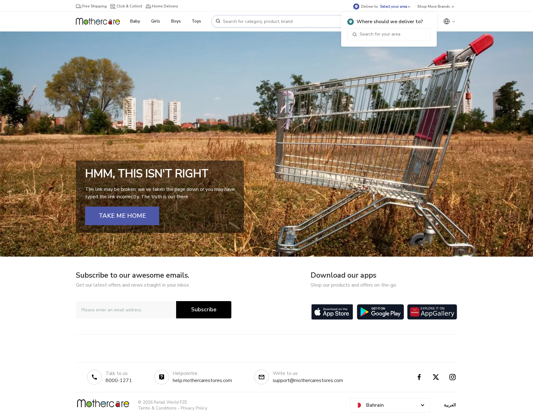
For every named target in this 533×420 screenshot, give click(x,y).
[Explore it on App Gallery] (432, 312)
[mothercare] (100, 21)
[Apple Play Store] (332, 312)
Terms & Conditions (157, 408)
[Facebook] (419, 377)
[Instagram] (452, 377)
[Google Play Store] (380, 312)
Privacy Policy (194, 408)
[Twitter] (435, 377)
